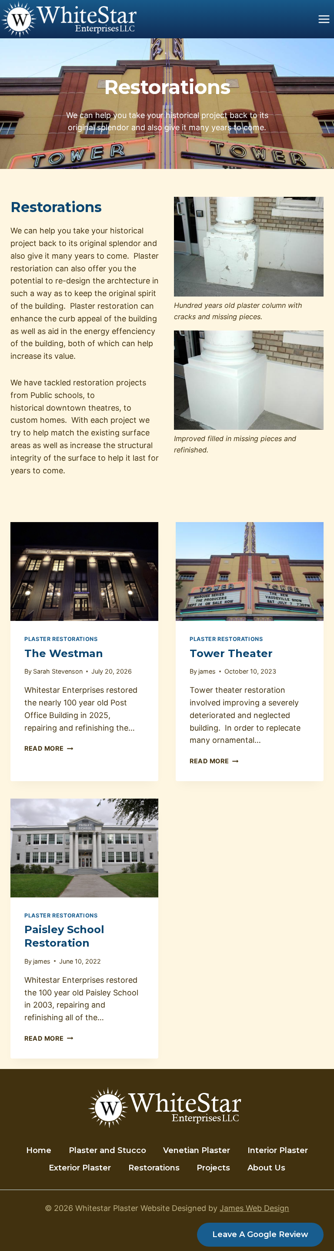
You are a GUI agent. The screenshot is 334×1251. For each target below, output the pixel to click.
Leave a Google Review (260, 1234)
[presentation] (84, 571)
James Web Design (254, 1208)
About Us (266, 1168)
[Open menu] (324, 19)
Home (38, 1150)
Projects (213, 1168)
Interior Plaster (277, 1150)
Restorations (154, 1168)
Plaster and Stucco (107, 1150)
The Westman (63, 653)
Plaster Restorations (61, 639)
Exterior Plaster (80, 1168)
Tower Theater (231, 653)
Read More (48, 748)
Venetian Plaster (196, 1150)
